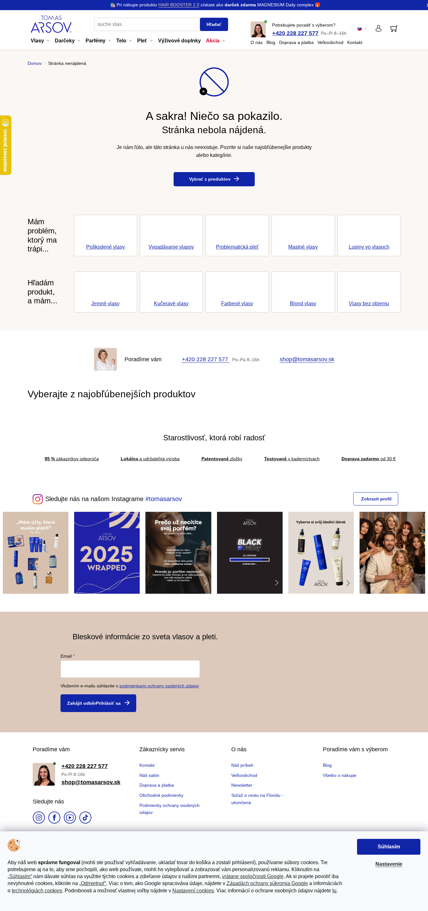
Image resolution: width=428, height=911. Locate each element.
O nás (257, 42)
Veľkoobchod (330, 42)
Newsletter (241, 785)
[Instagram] (39, 818)
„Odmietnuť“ (92, 883)
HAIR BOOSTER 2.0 (178, 4)
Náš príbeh (242, 765)
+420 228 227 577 (295, 33)
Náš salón (149, 775)
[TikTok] (85, 818)
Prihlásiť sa (108, 703)
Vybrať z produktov (210, 179)
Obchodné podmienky (161, 795)
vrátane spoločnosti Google (253, 876)
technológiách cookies (37, 890)
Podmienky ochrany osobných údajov (169, 809)
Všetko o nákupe (339, 775)
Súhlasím (389, 846)
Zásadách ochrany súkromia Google (267, 883)
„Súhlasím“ (20, 876)
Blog (270, 42)
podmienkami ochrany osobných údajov (159, 685)
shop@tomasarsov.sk (307, 359)
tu (334, 890)
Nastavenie (388, 864)
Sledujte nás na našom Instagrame (94, 498)
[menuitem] (43, 42)
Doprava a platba (296, 42)
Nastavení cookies (193, 890)
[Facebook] (54, 818)
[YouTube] (70, 818)
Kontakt (354, 42)
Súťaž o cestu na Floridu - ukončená (257, 799)
